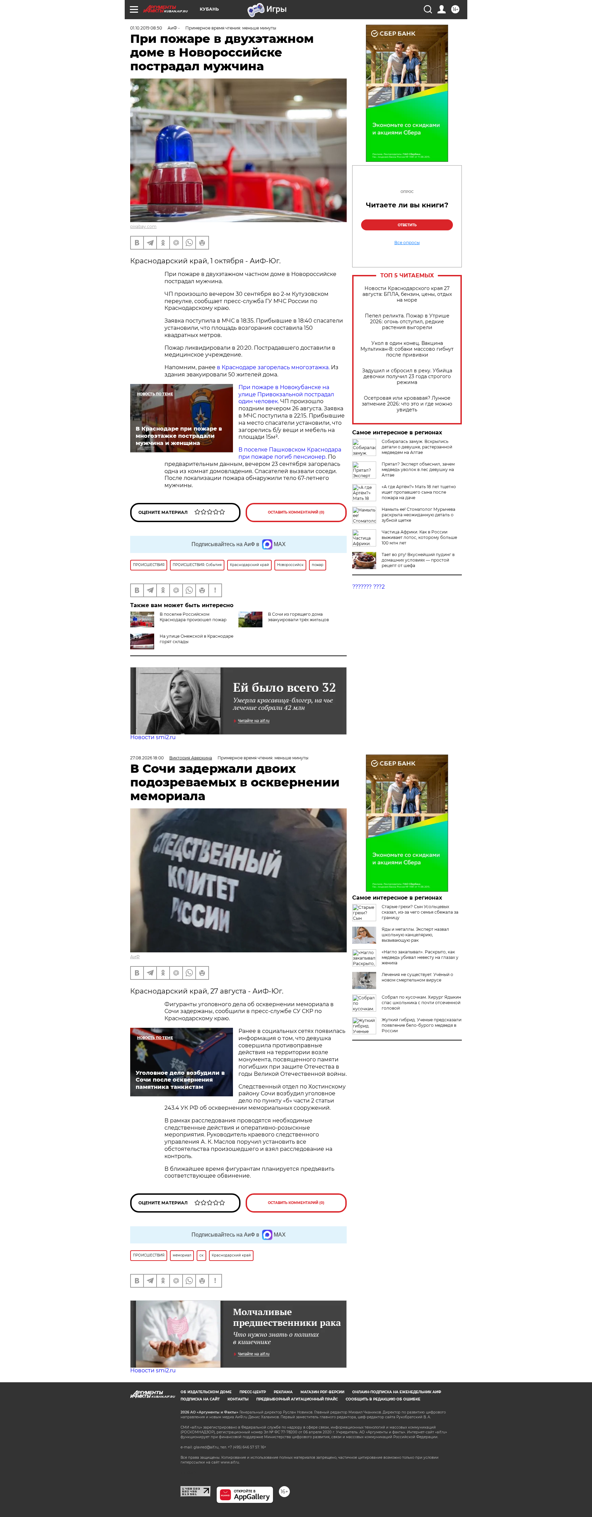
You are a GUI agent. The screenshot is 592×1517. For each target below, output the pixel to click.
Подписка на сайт (200, 1399)
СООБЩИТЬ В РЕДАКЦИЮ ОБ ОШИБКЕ (383, 1399)
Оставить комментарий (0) (296, 512)
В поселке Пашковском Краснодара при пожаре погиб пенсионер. (289, 453)
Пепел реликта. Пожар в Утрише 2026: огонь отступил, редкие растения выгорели (407, 321)
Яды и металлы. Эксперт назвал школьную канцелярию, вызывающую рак (415, 935)
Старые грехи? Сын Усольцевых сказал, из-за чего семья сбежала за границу (420, 912)
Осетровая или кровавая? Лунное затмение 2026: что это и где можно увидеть (407, 404)
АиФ (135, 956)
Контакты (237, 1399)
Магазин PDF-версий (322, 1392)
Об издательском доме (206, 1392)
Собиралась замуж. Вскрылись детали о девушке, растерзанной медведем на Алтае (417, 447)
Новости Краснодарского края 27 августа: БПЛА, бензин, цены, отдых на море (407, 294)
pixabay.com (143, 226)
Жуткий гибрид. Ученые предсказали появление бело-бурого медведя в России (421, 1025)
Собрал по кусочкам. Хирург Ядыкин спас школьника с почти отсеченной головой (421, 1003)
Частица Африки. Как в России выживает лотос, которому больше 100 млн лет (419, 537)
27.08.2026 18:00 (147, 757)
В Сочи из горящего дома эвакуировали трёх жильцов (298, 617)
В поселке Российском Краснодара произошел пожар (193, 617)
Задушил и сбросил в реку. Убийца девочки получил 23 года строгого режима (407, 376)
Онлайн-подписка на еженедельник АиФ (396, 1392)
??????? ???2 (368, 586)
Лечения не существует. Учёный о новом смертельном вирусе (417, 977)
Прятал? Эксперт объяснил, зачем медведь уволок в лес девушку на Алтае (418, 469)
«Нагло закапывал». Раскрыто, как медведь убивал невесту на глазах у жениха (420, 957)
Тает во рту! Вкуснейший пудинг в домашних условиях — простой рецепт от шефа (418, 560)
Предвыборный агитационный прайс (297, 1399)
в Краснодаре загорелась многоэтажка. (274, 367)
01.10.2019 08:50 (146, 28)
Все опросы (407, 243)
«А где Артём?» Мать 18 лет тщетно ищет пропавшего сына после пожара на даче (419, 492)
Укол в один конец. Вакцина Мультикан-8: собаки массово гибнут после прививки (407, 349)
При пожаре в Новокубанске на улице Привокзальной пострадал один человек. (286, 394)
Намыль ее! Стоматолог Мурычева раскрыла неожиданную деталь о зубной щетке (418, 515)
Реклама (283, 1392)
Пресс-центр (252, 1392)
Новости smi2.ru (153, 737)
